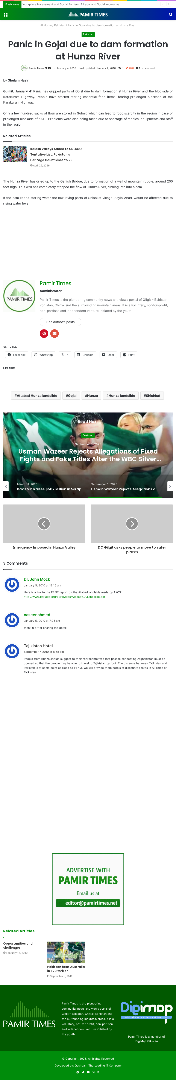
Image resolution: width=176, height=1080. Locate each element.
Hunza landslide (122, 395)
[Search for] (170, 16)
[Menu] (5, 16)
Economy (89, 435)
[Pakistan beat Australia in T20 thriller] (66, 952)
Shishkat (153, 395)
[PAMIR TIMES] (88, 14)
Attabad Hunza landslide (37, 395)
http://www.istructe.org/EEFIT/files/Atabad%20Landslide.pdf (64, 596)
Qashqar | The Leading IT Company (98, 1065)
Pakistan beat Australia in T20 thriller (66, 969)
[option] (52, 486)
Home (47, 25)
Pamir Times (36, 68)
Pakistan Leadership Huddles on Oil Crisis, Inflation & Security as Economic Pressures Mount (89, 459)
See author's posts (60, 322)
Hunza (92, 395)
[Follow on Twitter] (46, 68)
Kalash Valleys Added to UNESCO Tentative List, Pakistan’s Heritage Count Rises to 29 (56, 154)
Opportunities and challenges (18, 945)
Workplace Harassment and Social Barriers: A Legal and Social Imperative (72, 4)
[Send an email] (49, 68)
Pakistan (59, 25)
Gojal (72, 395)
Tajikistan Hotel (38, 646)
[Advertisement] (39, 241)
